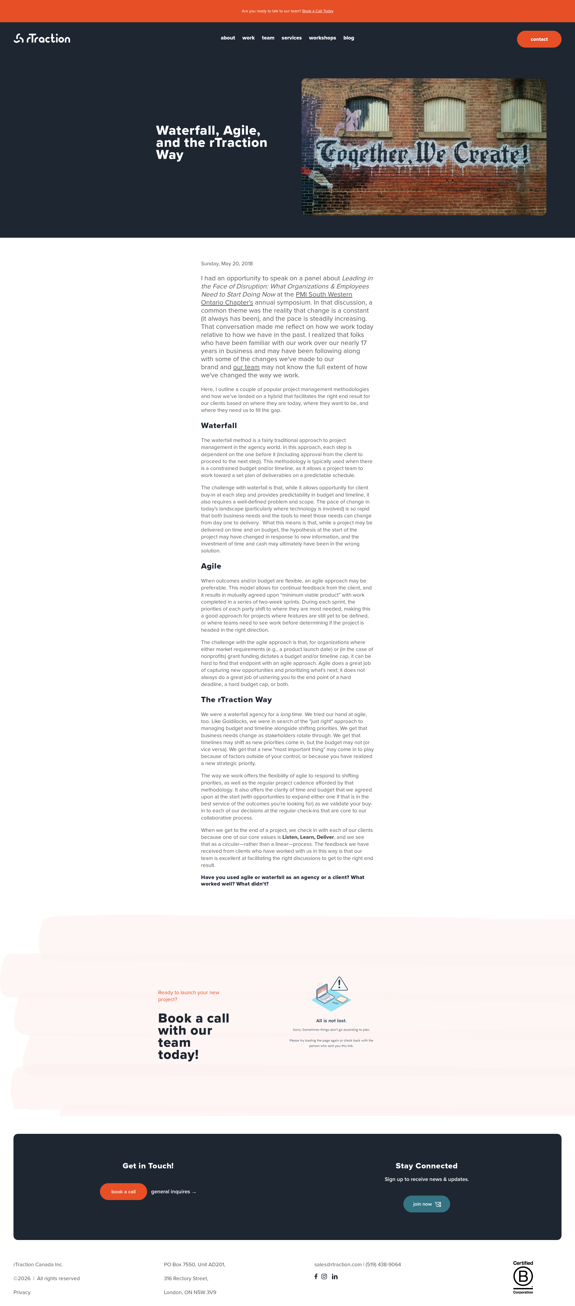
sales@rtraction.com (338, 1264)
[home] (41, 41)
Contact (539, 39)
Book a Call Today (318, 11)
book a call (123, 1191)
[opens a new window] (317, 1277)
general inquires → (174, 1191)
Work (248, 38)
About (228, 38)
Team (268, 38)
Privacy (22, 1292)
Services (292, 38)
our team (246, 367)
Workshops (322, 38)
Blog (348, 38)
